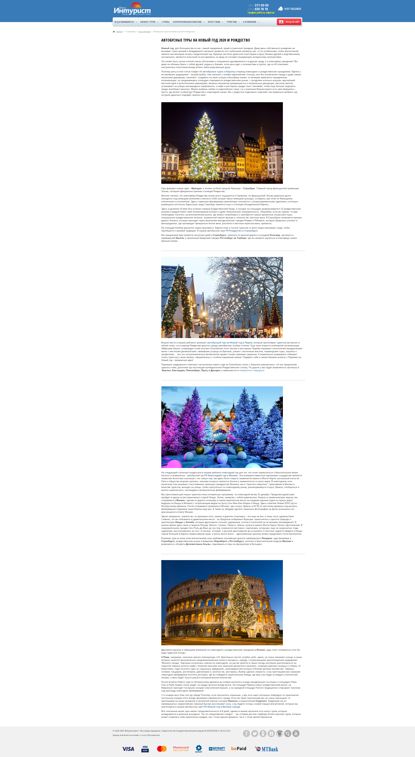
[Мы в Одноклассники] (263, 733)
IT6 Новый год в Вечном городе (221, 706)
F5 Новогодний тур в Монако (221, 475)
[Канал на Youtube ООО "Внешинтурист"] (296, 733)
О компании (249, 21)
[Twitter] (254, 733)
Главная (119, 32)
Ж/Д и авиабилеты (124, 21)
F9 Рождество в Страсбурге (242, 230)
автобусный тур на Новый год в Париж (229, 342)
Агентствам (214, 21)
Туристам (231, 21)
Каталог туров (147, 21)
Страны (166, 21)
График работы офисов (261, 12)
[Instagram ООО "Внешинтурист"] (279, 733)
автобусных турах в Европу (218, 71)
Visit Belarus (293, 9)
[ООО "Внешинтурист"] (246, 733)
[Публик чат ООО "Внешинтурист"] (287, 733)
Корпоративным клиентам (187, 21)
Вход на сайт (293, 21)
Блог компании (144, 32)
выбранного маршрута (252, 370)
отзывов (143, 735)
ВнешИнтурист (132, 8)
